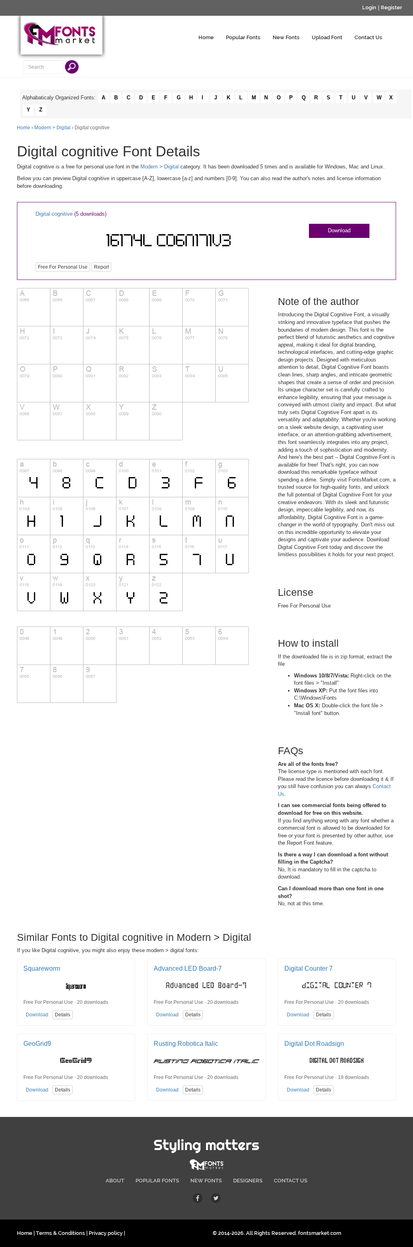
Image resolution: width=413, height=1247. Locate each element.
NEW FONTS (206, 1181)
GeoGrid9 (37, 1043)
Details (62, 1015)
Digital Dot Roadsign (314, 1043)
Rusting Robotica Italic (186, 1043)
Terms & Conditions (60, 1233)
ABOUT (115, 1181)
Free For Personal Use (63, 267)
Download (339, 230)
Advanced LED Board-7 (188, 968)
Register (391, 7)
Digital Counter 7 (308, 968)
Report (101, 267)
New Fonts (286, 37)
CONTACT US (290, 1181)
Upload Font (327, 37)
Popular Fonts (243, 37)
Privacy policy (106, 1233)
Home (206, 37)
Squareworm (41, 968)
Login (369, 7)
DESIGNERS (248, 1181)
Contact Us (368, 37)
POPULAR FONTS (157, 1181)
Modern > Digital (52, 127)
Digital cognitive (54, 214)
